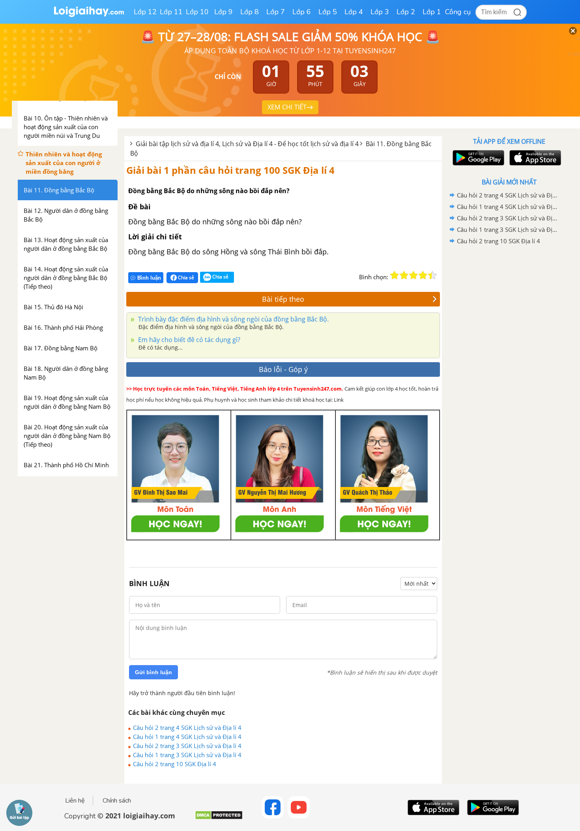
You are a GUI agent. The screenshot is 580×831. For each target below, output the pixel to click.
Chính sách (117, 800)
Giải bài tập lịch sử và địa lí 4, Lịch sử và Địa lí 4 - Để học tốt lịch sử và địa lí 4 (247, 143)
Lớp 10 (197, 12)
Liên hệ (75, 800)
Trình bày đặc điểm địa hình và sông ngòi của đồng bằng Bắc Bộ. (233, 319)
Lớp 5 (327, 12)
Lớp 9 (223, 12)
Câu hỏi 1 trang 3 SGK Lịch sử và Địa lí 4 (187, 755)
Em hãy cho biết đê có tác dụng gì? (188, 339)
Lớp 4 (353, 12)
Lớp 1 (432, 12)
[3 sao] (413, 275)
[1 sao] (394, 275)
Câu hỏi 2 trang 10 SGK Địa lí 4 (174, 764)
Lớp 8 (249, 12)
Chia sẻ (185, 277)
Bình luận (149, 278)
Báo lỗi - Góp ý (283, 369)
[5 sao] (432, 275)
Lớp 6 (301, 12)
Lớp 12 (145, 12)
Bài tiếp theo (283, 299)
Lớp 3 (379, 12)
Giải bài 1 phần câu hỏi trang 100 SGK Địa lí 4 (230, 170)
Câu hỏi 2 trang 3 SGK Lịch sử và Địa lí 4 (187, 746)
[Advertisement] (509, 372)
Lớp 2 (406, 12)
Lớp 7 (275, 12)
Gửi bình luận (153, 672)
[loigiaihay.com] (88, 15)
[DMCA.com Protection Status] (219, 818)
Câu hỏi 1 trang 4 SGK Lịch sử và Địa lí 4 (187, 737)
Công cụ (458, 12)
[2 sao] (404, 275)
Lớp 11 (171, 12)
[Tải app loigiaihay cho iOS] (534, 157)
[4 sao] (423, 275)
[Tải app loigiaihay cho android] (477, 157)
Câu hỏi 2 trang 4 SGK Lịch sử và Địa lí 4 (187, 727)
